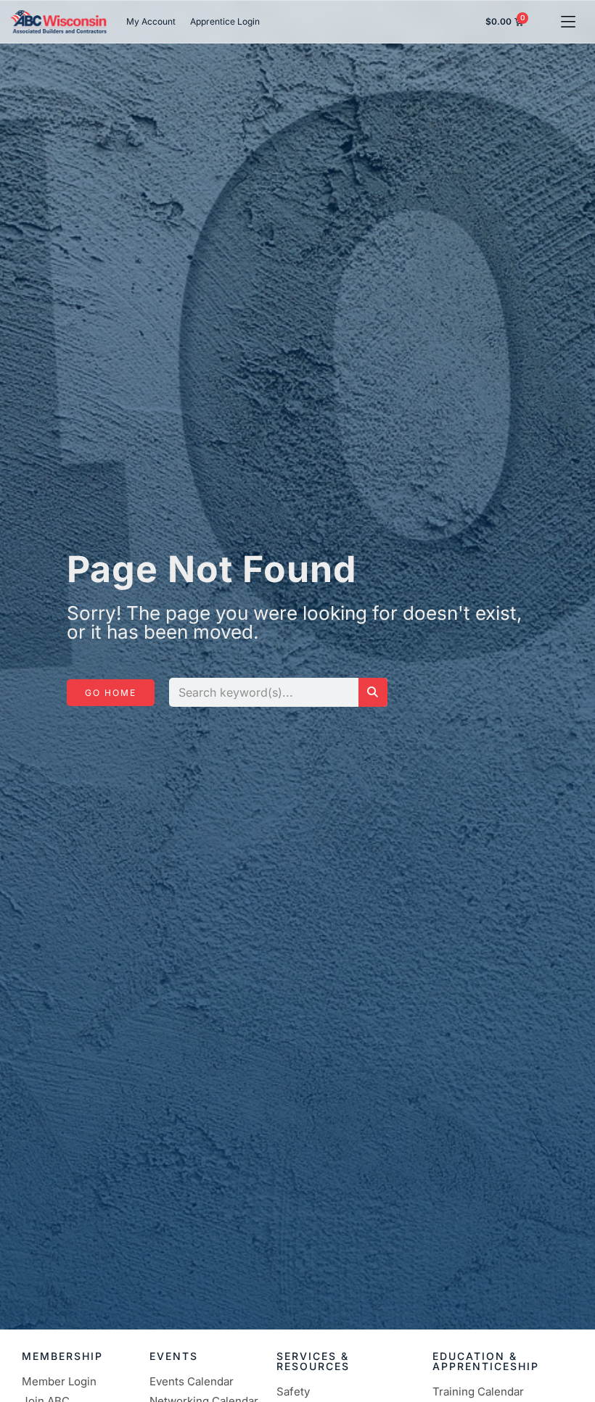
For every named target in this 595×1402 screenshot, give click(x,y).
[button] (567, 21)
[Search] (372, 692)
